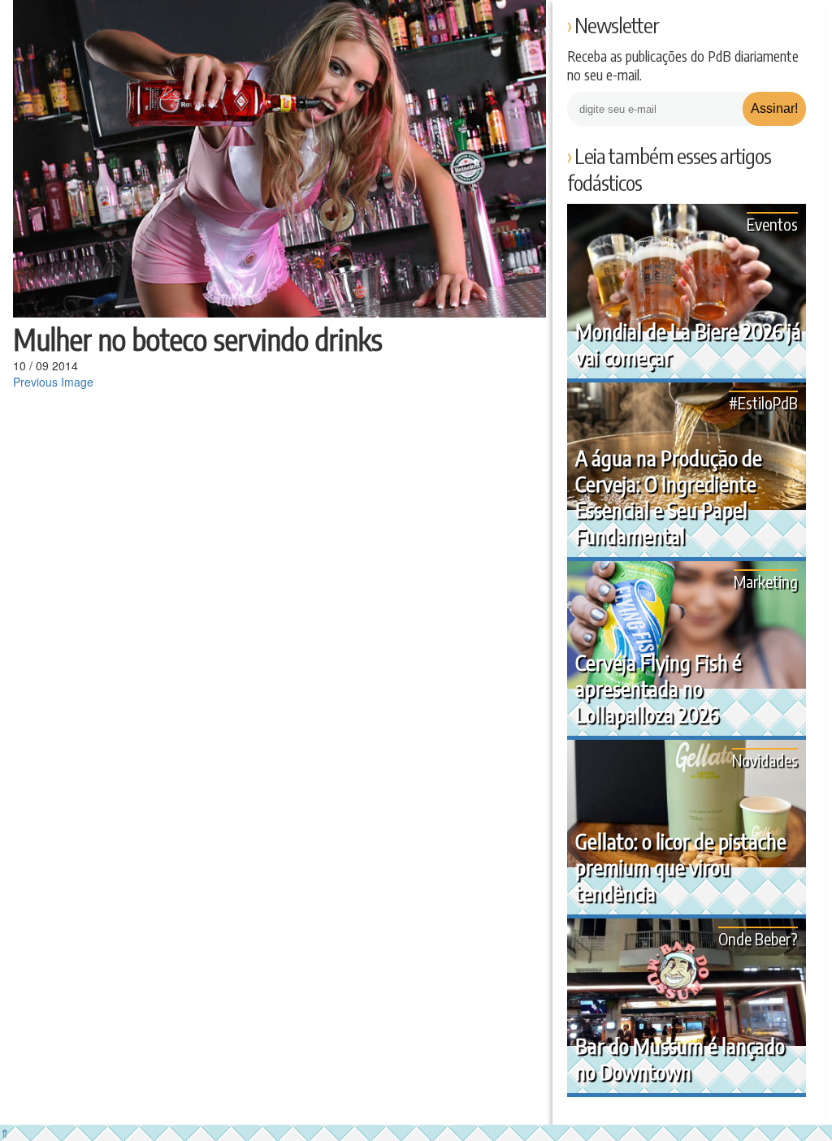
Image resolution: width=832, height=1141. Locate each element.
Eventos (772, 224)
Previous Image (53, 382)
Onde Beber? (758, 938)
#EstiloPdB (763, 402)
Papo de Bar (46, 24)
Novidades (765, 760)
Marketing (766, 581)
